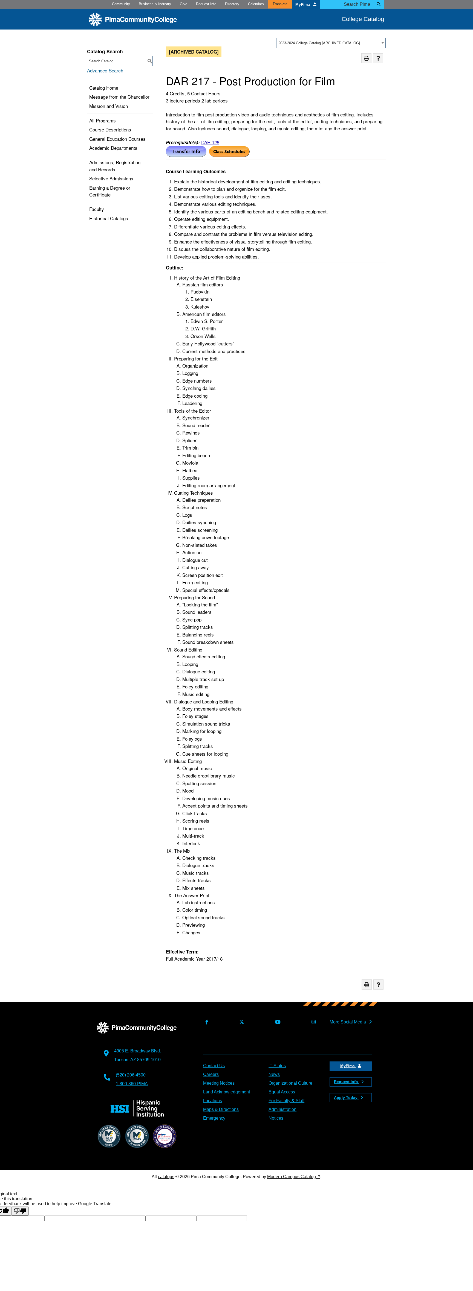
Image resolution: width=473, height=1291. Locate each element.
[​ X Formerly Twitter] (240, 1022)
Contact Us (214, 1065)
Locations (212, 1100)
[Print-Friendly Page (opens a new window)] (366, 58)
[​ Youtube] (276, 1022)
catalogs (166, 1176)
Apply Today (346, 1097)
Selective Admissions (111, 178)
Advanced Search (105, 70)
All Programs (102, 120)
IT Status (277, 1065)
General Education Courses (117, 138)
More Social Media (348, 1022)
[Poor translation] (20, 1211)
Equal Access (282, 1092)
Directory (232, 4)
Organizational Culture (290, 1083)
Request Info (206, 4)
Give (183, 4)
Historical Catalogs (108, 218)
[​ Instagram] (312, 1022)
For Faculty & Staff (286, 1100)
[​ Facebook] (205, 1022)
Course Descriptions (110, 129)
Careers (211, 1074)
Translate (280, 4)
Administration (282, 1109)
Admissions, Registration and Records (114, 166)
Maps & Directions (221, 1109)
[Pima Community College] (133, 19)
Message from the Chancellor (119, 96)
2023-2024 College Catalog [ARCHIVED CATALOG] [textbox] (319, 43)
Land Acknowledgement (226, 1092)
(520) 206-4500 (131, 1075)
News (274, 1074)
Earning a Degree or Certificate (109, 191)
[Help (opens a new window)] (378, 58)
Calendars (256, 4)
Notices (276, 1118)
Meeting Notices (219, 1083)
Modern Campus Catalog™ (293, 1176)
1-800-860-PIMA (132, 1083)
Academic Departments (113, 147)
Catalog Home (103, 87)
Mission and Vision (108, 105)
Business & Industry (155, 4)
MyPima (303, 4)
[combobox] (331, 43)
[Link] (229, 154)
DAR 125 (210, 142)
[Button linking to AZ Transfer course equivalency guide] (186, 154)
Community (121, 4)
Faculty (96, 209)
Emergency (214, 1118)
